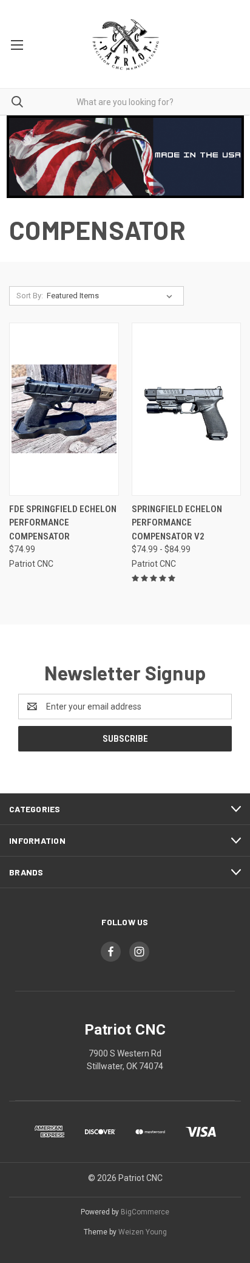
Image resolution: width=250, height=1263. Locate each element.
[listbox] (112, 296)
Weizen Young (142, 1232)
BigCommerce (145, 1212)
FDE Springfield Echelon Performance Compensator (63, 523)
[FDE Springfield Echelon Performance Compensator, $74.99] (64, 409)
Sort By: (29, 295)
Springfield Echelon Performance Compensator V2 (177, 523)
